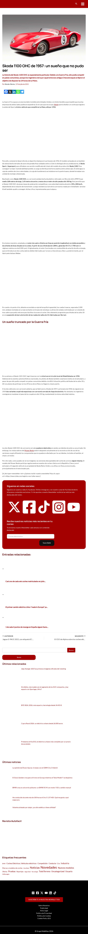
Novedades (49, 867)
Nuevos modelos (66, 867)
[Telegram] (22, 92)
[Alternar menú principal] (83, 4)
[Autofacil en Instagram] (58, 514)
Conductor (52, 863)
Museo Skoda (29, 450)
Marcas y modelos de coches (12, 868)
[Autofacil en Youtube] (73, 512)
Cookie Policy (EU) (44, 918)
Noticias (35, 867)
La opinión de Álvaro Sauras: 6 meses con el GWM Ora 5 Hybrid (35, 768)
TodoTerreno (44, 871)
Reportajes (20, 871)
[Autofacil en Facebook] (29, 514)
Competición (42, 863)
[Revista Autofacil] (19, 837)
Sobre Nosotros (44, 905)
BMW (4, 863)
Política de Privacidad (44, 913)
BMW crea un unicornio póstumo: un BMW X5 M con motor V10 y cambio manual (41, 788)
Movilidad (26, 868)
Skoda (56, 104)
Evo (58, 863)
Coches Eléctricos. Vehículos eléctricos (21, 863)
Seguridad (28, 871)
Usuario (68, 871)
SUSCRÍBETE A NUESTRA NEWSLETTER (44, 900)
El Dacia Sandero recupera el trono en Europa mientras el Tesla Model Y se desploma (42, 778)
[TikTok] (54, 892)
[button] (76, 3)
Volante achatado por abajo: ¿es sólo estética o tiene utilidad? (34, 807)
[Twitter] (41, 892)
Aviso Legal (44, 911)
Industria (65, 863)
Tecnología (35, 871)
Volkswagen (5, 874)
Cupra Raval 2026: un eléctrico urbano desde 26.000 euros (42, 723)
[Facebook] (6, 92)
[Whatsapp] (18, 92)
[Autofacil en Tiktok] (44, 513)
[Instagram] (33, 892)
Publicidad (44, 908)
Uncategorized (57, 871)
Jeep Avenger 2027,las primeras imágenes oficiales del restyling (43, 669)
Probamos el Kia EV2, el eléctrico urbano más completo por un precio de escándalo (46, 743)
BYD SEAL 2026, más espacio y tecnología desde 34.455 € (41, 705)
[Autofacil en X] (14, 513)
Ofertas (4, 871)
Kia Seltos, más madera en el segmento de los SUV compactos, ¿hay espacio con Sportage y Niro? (44, 688)
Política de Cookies (44, 916)
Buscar (71, 650)
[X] (10, 92)
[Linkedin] (14, 92)
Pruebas (12, 871)
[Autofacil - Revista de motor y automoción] (10, 4)
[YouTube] (46, 892)
